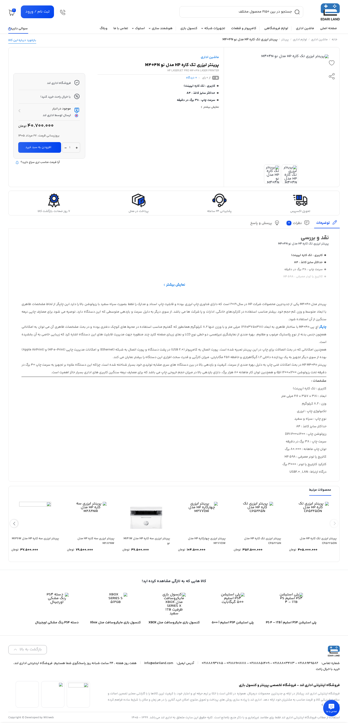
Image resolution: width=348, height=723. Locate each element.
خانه (334, 39)
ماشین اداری (319, 39)
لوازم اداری (300, 39)
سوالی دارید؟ (18, 28)
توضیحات (323, 222)
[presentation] (334, 523)
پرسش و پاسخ (261, 223)
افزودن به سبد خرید (38, 147)
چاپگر (322, 327)
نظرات (295, 223)
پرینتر (285, 39)
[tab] (327, 224)
